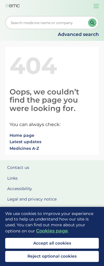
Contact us (18, 167)
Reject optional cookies (52, 256)
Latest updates (25, 141)
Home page (22, 135)
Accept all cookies (52, 243)
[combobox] (48, 22)
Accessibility (19, 188)
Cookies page (52, 231)
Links (12, 178)
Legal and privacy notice (32, 199)
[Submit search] (92, 23)
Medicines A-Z (24, 148)
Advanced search (78, 34)
